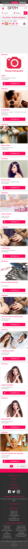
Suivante (22, 466)
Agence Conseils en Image (21, 535)
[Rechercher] (25, 13)
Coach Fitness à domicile (21, 530)
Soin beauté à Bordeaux (14, 515)
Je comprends (15, 2)
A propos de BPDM (14, 503)
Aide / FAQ (14, 478)
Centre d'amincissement (7, 538)
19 (17, 466)
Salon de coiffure (6, 529)
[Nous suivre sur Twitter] (14, 492)
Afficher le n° (15, 83)
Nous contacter (14, 485)
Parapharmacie (21, 533)
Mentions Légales (14, 544)
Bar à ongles (7, 527)
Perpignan (4, 54)
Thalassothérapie (7, 536)
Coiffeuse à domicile (21, 527)
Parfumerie (21, 532)
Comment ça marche (14, 475)
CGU (14, 546)
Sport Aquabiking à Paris (14, 520)
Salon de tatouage (21, 536)
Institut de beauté (7, 526)
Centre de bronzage (21, 526)
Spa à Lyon (14, 517)
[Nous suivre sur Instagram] (18, 492)
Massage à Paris (14, 511)
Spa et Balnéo (7, 533)
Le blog (14, 481)
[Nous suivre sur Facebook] (9, 492)
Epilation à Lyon (14, 512)
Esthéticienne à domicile (21, 529)
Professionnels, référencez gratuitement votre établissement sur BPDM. (14, 498)
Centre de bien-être (7, 535)
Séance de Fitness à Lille (14, 518)
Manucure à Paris (14, 514)
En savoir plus (23, 2)
